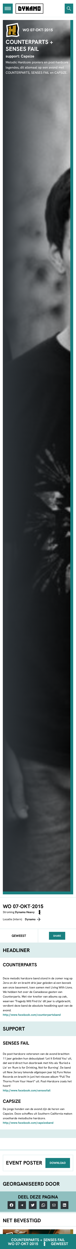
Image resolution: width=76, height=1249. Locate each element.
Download (58, 1163)
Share (57, 935)
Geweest (59, 1244)
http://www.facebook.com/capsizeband (28, 1123)
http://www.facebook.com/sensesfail (26, 1090)
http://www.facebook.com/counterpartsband (32, 1015)
